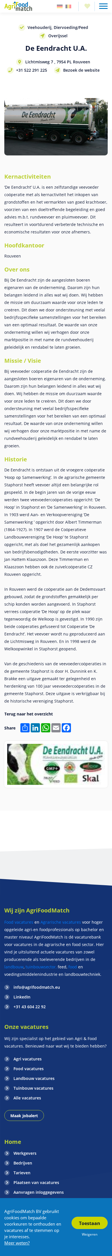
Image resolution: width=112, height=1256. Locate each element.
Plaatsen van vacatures (36, 1182)
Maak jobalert (24, 1115)
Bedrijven (22, 1163)
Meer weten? (17, 1243)
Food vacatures (18, 922)
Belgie (68, 6)
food (72, 967)
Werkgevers (24, 1153)
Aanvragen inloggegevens (38, 1192)
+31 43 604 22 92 (29, 1006)
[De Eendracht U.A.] (56, 764)
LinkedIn (21, 997)
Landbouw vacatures (34, 1078)
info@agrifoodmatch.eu (36, 987)
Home (12, 1142)
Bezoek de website (81, 70)
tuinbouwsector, (41, 967)
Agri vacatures (27, 1059)
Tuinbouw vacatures (33, 1088)
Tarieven (21, 1172)
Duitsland (60, 6)
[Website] (18, 6)
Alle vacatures (27, 1098)
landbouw (14, 967)
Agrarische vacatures (61, 922)
